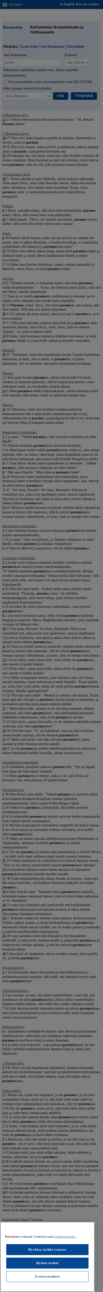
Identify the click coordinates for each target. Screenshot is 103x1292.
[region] (47, 1257)
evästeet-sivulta (64, 1236)
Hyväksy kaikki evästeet (47, 1249)
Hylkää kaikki (47, 1263)
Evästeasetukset (47, 1276)
